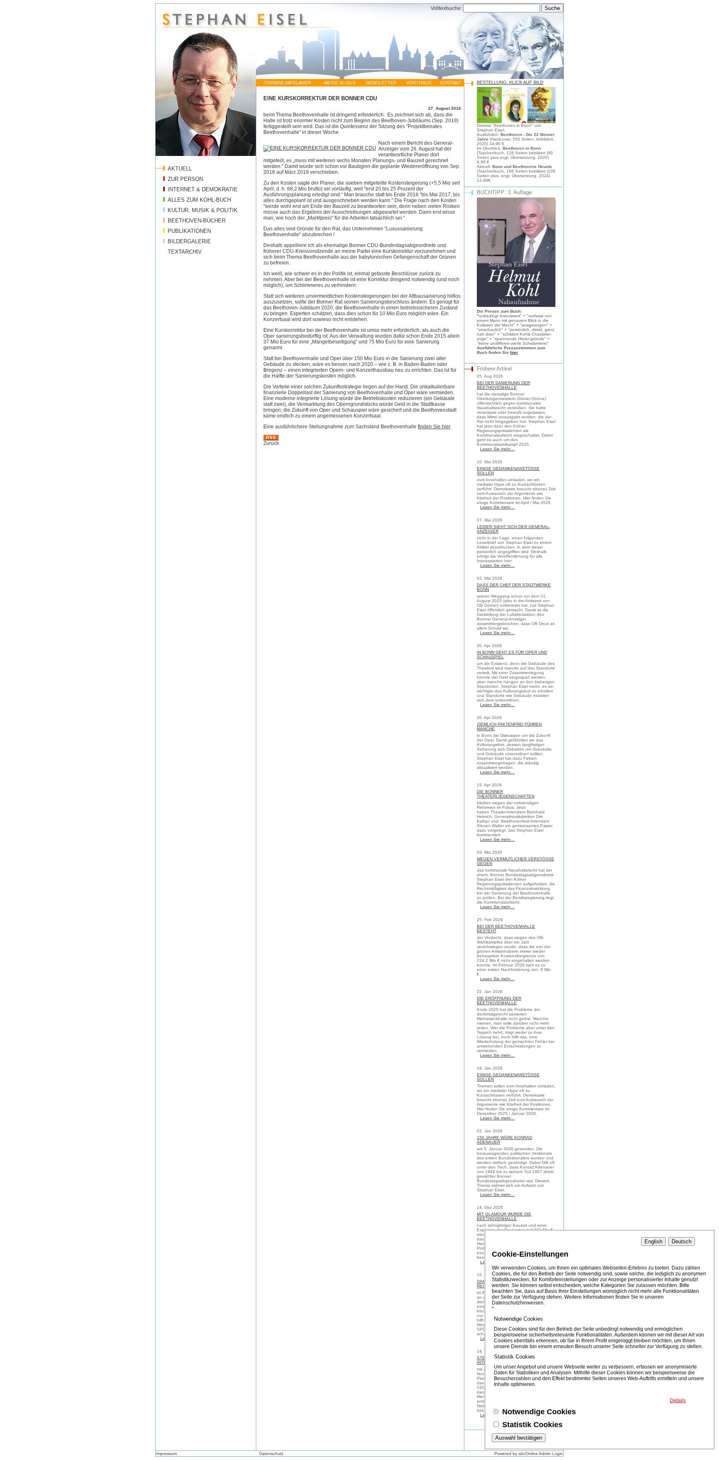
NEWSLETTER (381, 82)
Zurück (271, 443)
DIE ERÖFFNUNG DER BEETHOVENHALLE (499, 1000)
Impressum (166, 1453)
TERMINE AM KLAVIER (287, 82)
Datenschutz (271, 1453)
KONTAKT (450, 82)
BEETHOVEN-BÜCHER (197, 220)
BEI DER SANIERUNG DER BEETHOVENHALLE (503, 385)
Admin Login (551, 1453)
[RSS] (270, 439)
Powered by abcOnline (516, 1453)
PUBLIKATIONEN (189, 231)
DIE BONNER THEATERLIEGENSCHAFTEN (505, 793)
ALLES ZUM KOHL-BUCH (199, 200)
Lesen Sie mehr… (497, 449)
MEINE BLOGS (339, 82)
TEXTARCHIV (185, 252)
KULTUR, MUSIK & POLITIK (203, 210)
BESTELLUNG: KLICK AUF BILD (510, 82)
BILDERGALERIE (189, 241)
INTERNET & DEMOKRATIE (203, 189)
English (653, 1241)
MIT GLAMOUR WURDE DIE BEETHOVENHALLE (504, 1216)
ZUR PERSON (185, 179)
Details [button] (678, 1400)
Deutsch (682, 1241)
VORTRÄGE (419, 82)
